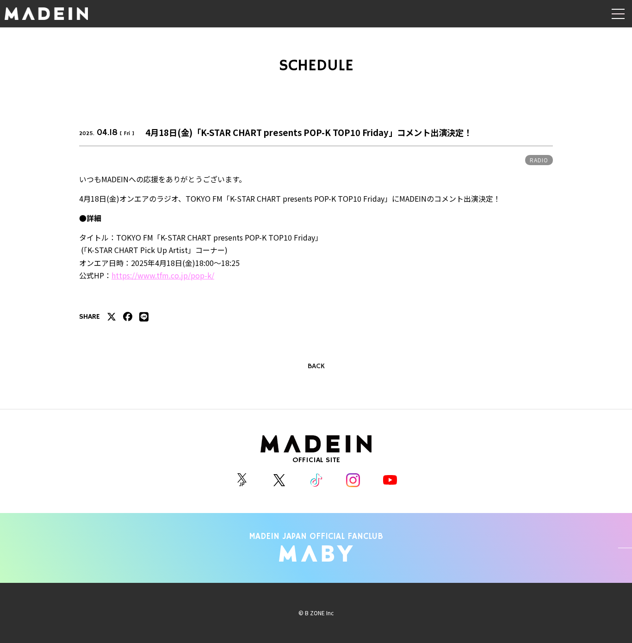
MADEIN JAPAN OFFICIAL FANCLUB (316, 536)
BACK (316, 366)
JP (242, 484)
